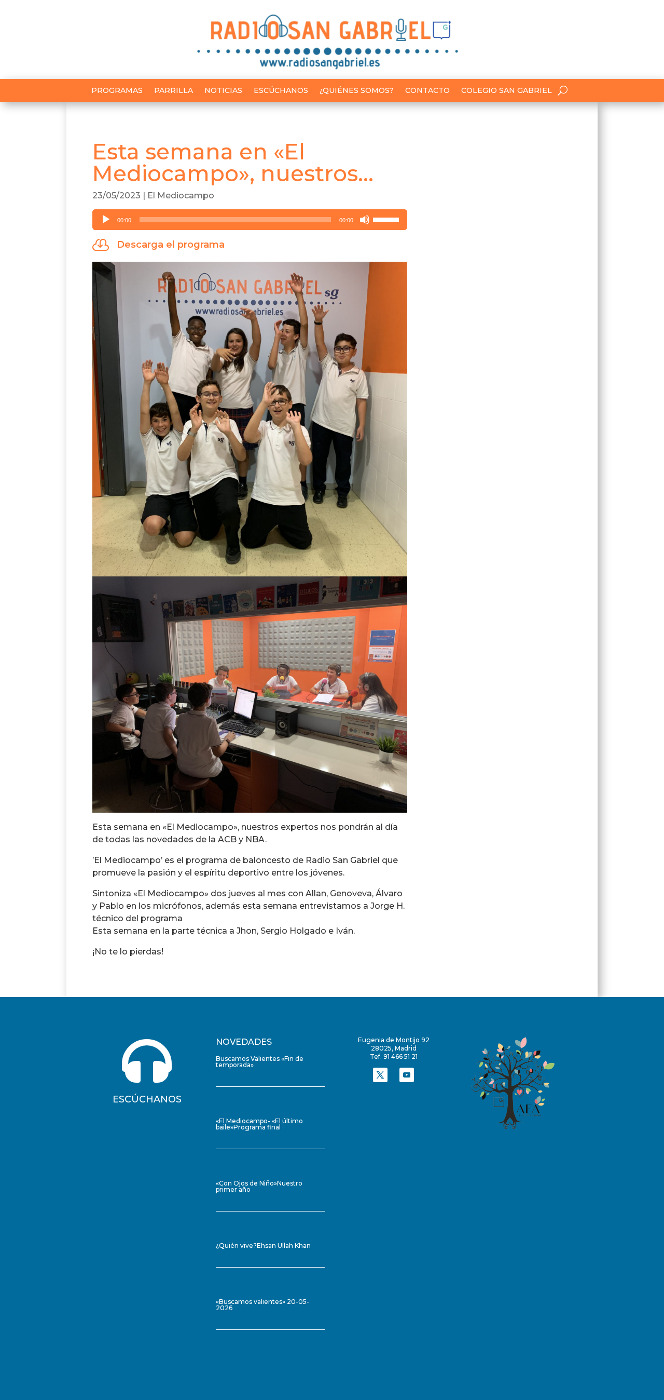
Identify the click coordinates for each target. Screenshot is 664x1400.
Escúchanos (281, 91)
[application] (249, 219)
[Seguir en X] (380, 1075)
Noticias (223, 91)
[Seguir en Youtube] (406, 1075)
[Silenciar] (364, 219)
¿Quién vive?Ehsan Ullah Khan (263, 1245)
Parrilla (173, 91)
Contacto (427, 91)
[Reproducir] (106, 219)
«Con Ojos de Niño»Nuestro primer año (259, 1186)
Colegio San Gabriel (506, 91)
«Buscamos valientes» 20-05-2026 (262, 1305)
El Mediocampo (180, 195)
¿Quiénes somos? (357, 91)
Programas (117, 91)
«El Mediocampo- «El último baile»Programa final (259, 1124)
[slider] (387, 218)
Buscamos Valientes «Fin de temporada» (259, 1062)
